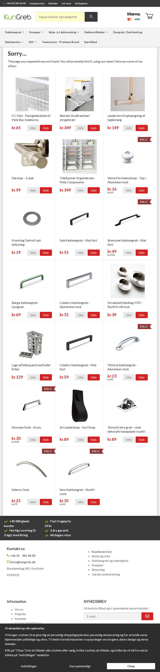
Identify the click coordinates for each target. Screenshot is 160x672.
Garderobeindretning (106, 574)
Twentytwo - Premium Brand (60, 42)
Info (33, 128)
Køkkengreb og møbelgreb (110, 560)
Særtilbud (90, 42)
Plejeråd (20, 614)
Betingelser (81, 3)
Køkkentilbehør (94, 32)
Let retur (66, 3)
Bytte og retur (101, 556)
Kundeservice (37, 3)
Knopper (34, 32)
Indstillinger (29, 666)
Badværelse (12, 42)
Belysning (98, 569)
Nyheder (53, 3)
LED (31, 42)
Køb (46, 128)
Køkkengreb (13, 32)
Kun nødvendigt (80, 666)
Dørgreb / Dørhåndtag (127, 32)
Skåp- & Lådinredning (62, 32)
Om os (19, 609)
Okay (131, 666)
